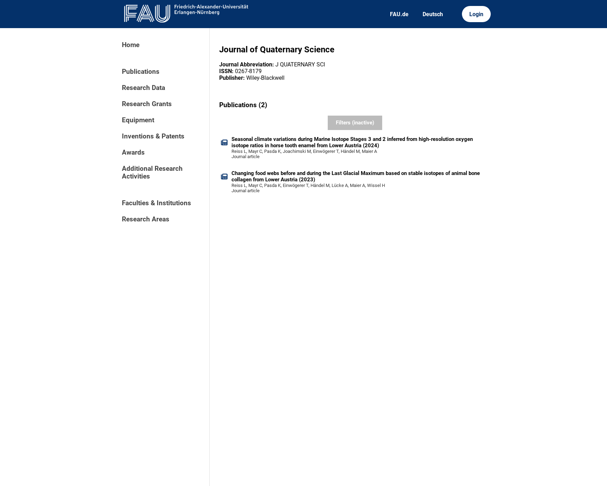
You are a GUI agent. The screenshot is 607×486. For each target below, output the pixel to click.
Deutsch (433, 14)
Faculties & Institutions (156, 203)
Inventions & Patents (153, 136)
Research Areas (145, 219)
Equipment (138, 120)
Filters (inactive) (355, 122)
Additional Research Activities (152, 172)
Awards (133, 152)
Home (130, 45)
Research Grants (147, 104)
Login (476, 14)
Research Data (143, 88)
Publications (140, 72)
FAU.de (399, 14)
